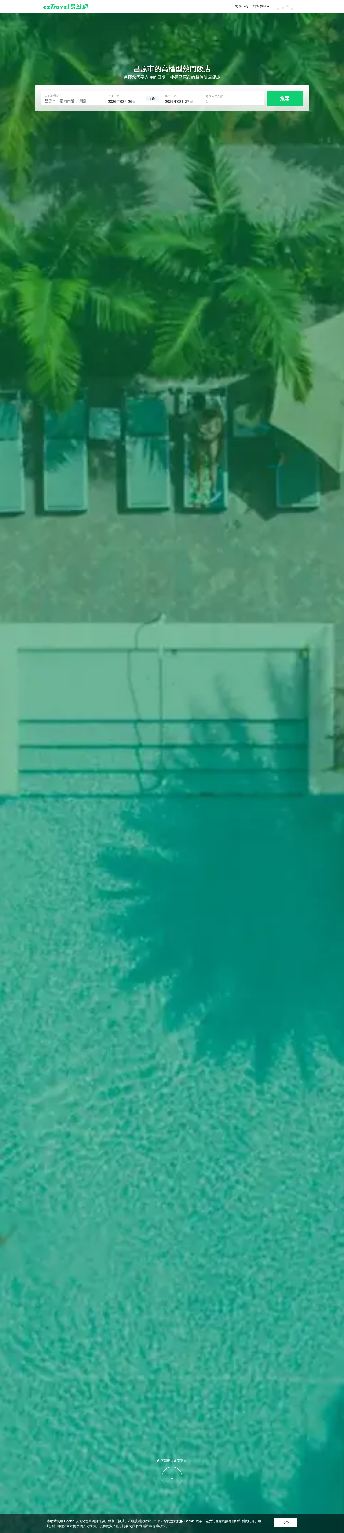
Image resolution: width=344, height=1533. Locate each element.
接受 (285, 1523)
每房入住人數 (214, 96)
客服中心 (241, 6)
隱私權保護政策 (154, 1525)
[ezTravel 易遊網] (65, 6)
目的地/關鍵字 (53, 95)
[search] (124, 100)
